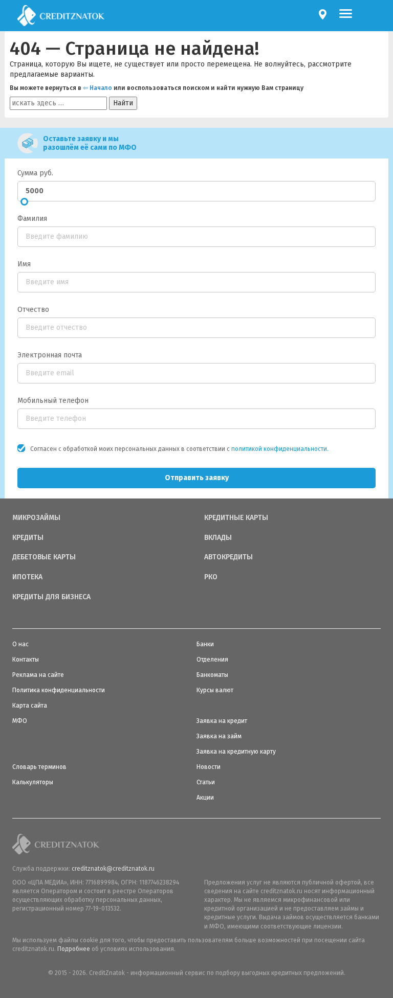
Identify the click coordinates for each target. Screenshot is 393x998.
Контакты (25, 659)
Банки (205, 644)
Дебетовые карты (44, 557)
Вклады (218, 538)
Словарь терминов (39, 766)
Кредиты (27, 538)
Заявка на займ (219, 736)
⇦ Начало (97, 88)
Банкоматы (212, 674)
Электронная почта (49, 355)
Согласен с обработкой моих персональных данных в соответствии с (179, 448)
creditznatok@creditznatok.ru (113, 868)
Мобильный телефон (53, 400)
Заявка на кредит (221, 720)
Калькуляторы (32, 782)
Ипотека (27, 577)
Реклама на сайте (38, 674)
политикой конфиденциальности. (280, 448)
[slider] (24, 202)
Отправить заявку (197, 477)
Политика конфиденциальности (58, 690)
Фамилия (32, 218)
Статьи (205, 782)
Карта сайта (29, 705)
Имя (24, 264)
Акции (205, 797)
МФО (19, 720)
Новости (208, 766)
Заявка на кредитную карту (236, 751)
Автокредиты (228, 557)
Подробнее (73, 948)
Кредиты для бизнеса (51, 597)
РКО (210, 577)
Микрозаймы (36, 518)
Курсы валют (214, 690)
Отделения (212, 659)
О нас (20, 644)
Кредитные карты (236, 518)
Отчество (33, 309)
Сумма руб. (35, 173)
